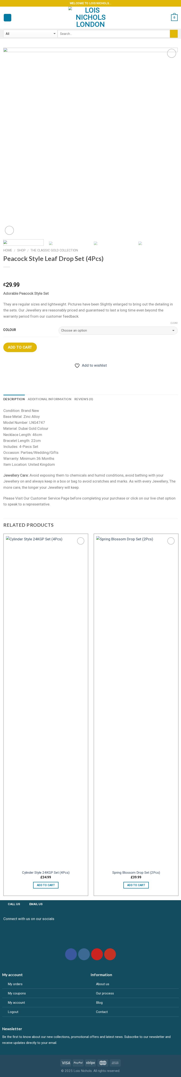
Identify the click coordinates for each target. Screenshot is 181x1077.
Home (7, 250)
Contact (102, 1012)
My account (16, 1003)
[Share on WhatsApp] (7, 372)
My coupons (17, 993)
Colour (9, 329)
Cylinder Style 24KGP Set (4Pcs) (46, 873)
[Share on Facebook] (16, 372)
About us (102, 984)
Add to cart (20, 347)
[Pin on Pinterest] (41, 372)
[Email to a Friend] (33, 372)
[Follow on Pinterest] (97, 954)
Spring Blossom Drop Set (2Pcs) (136, 873)
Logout (13, 1012)
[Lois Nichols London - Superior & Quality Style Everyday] (90, 18)
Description (14, 399)
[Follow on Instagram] (84, 954)
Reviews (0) (83, 399)
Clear (174, 323)
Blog (99, 1003)
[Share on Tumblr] (50, 372)
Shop (21, 250)
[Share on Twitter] (24, 372)
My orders (15, 984)
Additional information (49, 399)
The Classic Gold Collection (54, 250)
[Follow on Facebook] (71, 954)
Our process (105, 993)
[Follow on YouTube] (110, 954)
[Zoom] (9, 230)
